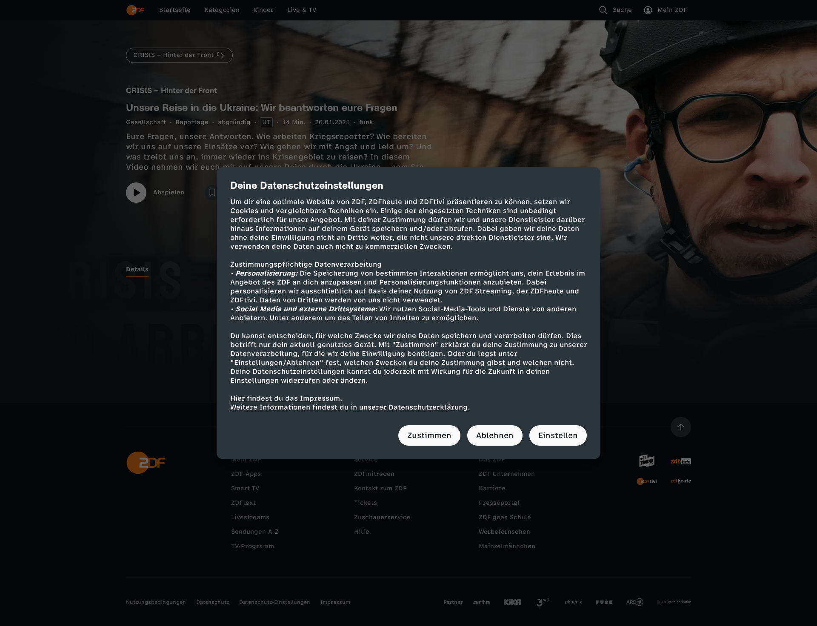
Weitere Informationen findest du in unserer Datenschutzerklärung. (350, 407)
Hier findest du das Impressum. (286, 398)
